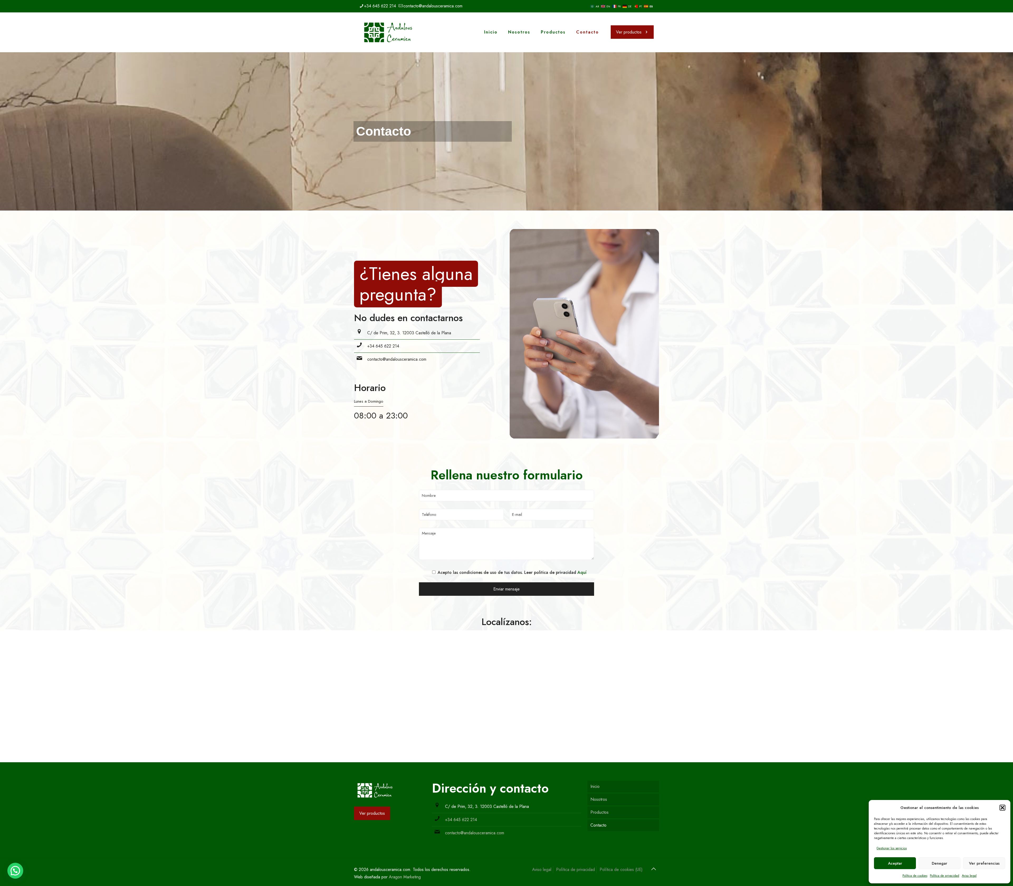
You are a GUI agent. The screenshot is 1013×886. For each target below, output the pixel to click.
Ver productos (629, 32)
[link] (375, 790)
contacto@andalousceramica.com (432, 6)
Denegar (939, 863)
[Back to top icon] (653, 869)
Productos (599, 812)
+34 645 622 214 (380, 6)
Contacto (598, 825)
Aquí (581, 572)
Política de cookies (914, 875)
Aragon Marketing (405, 877)
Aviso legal (969, 875)
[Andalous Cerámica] (388, 32)
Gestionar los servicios (892, 848)
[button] (1002, 807)
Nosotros (598, 799)
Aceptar (895, 863)
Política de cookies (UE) (621, 869)
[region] (506, 131)
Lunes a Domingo (368, 401)
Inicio (595, 786)
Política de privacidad (944, 875)
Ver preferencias (984, 863)
